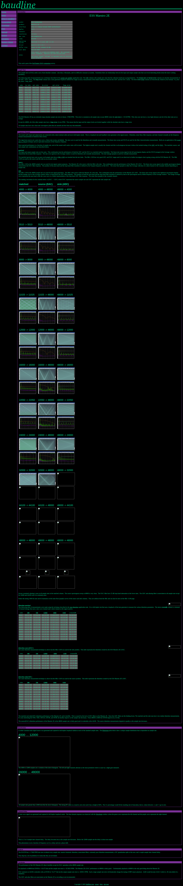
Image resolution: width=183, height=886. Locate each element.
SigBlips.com (90, 884)
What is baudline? (8, 19)
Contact (5, 46)
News (4, 15)
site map (106, 884)
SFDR (64, 613)
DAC (161, 145)
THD (37, 613)
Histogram (105, 730)
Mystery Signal (7, 42)
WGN (62, 140)
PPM (142, 79)
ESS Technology (36, 22)
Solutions (5, 39)
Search (4, 36)
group (97, 884)
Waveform (99, 814)
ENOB (54, 613)
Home (4, 12)
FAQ (3, 29)
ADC (153, 145)
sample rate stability (66, 78)
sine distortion (74, 607)
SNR (28, 613)
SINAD (45, 613)
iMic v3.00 (61, 157)
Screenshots (6, 22)
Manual (4, 32)
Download (5, 26)
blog (101, 884)
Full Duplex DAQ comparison (41, 63)
